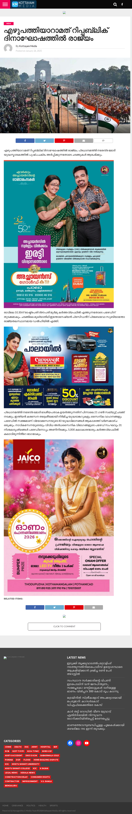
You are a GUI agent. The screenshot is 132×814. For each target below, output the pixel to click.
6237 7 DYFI (18, 751)
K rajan (44, 768)
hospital (45, 747)
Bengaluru (11, 786)
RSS (26, 747)
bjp (55, 747)
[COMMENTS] (103, 139)
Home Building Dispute (46, 760)
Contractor (12, 781)
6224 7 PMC (33, 751)
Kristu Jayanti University (25, 764)
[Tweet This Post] (44, 139)
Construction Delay (16, 777)
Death (17, 747)
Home (5, 805)
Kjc (35, 768)
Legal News (11, 773)
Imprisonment (30, 781)
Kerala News (28, 773)
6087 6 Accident (13, 755)
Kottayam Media (28, 46)
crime (8, 747)
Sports (54, 805)
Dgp (18, 760)
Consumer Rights (40, 777)
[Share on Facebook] (25, 139)
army (34, 747)
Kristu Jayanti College (17, 768)
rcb (7, 751)
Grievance (17, 805)
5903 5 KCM (31, 755)
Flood (27, 760)
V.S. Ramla (46, 781)
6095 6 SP (47, 751)
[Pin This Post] (64, 139)
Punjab (9, 760)
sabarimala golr (49, 755)
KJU (7, 764)
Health (42, 805)
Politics (30, 805)
